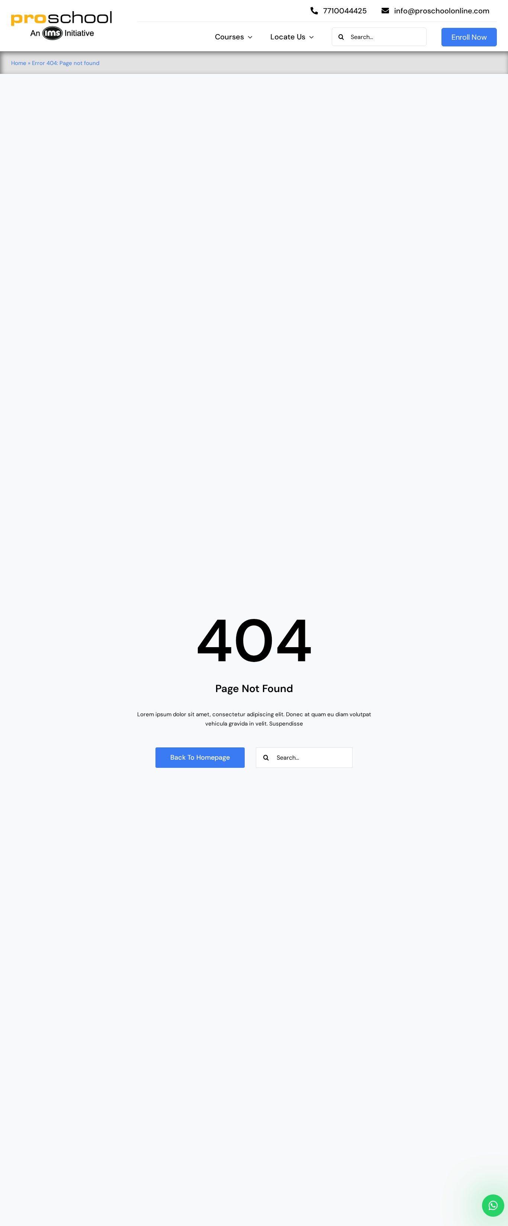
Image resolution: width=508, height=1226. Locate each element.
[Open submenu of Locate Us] (309, 37)
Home (18, 63)
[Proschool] (61, 13)
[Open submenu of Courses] (248, 37)
